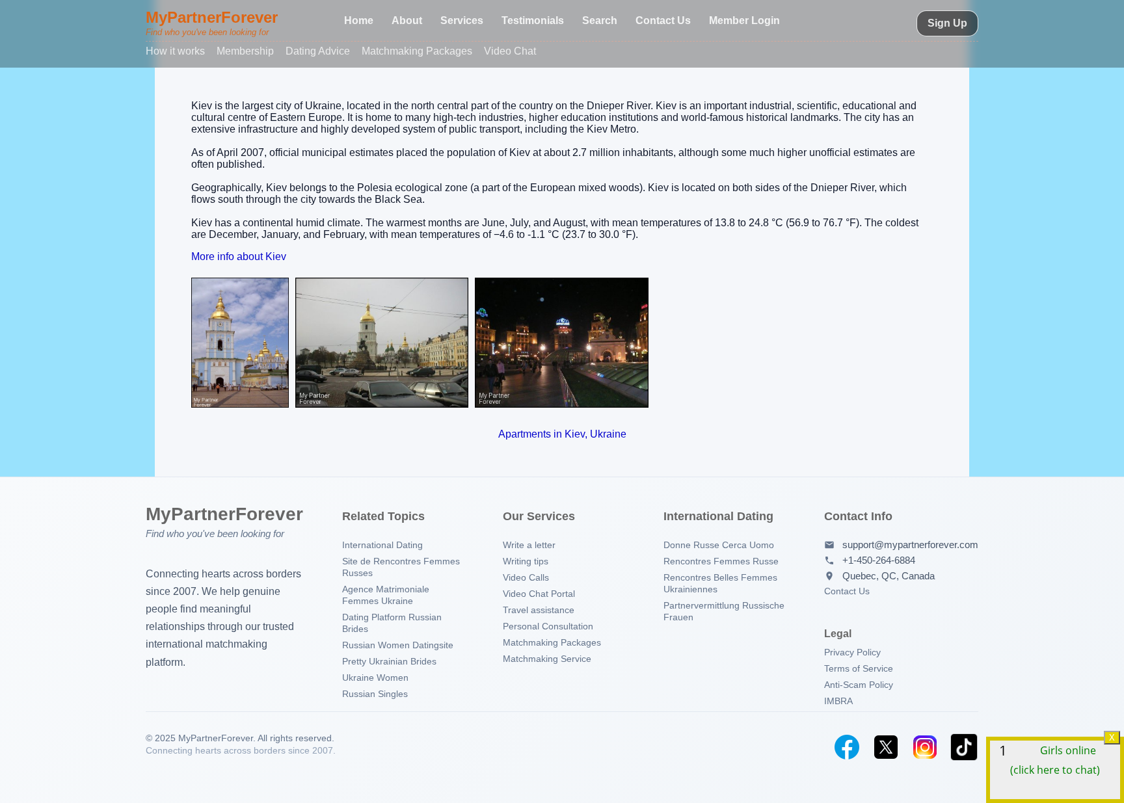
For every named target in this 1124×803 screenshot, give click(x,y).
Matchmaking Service (547, 658)
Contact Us (663, 20)
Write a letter (529, 545)
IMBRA (838, 701)
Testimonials (533, 20)
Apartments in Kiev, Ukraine (562, 434)
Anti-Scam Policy (858, 684)
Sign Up (947, 23)
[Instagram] (925, 747)
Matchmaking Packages (417, 51)
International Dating (382, 545)
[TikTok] (964, 747)
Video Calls (526, 577)
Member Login (744, 20)
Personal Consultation (548, 626)
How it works (175, 51)
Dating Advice (318, 51)
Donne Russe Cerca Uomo (718, 545)
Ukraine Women (375, 677)
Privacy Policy (852, 652)
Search (599, 20)
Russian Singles (375, 694)
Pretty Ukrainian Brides (389, 661)
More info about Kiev (238, 256)
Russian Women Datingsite (397, 645)
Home (358, 20)
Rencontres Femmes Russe (721, 561)
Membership (245, 51)
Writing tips (525, 561)
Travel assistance (538, 610)
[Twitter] (886, 747)
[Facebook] (847, 747)
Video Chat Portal (539, 593)
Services (461, 20)
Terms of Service (858, 668)
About (407, 20)
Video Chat (510, 51)
